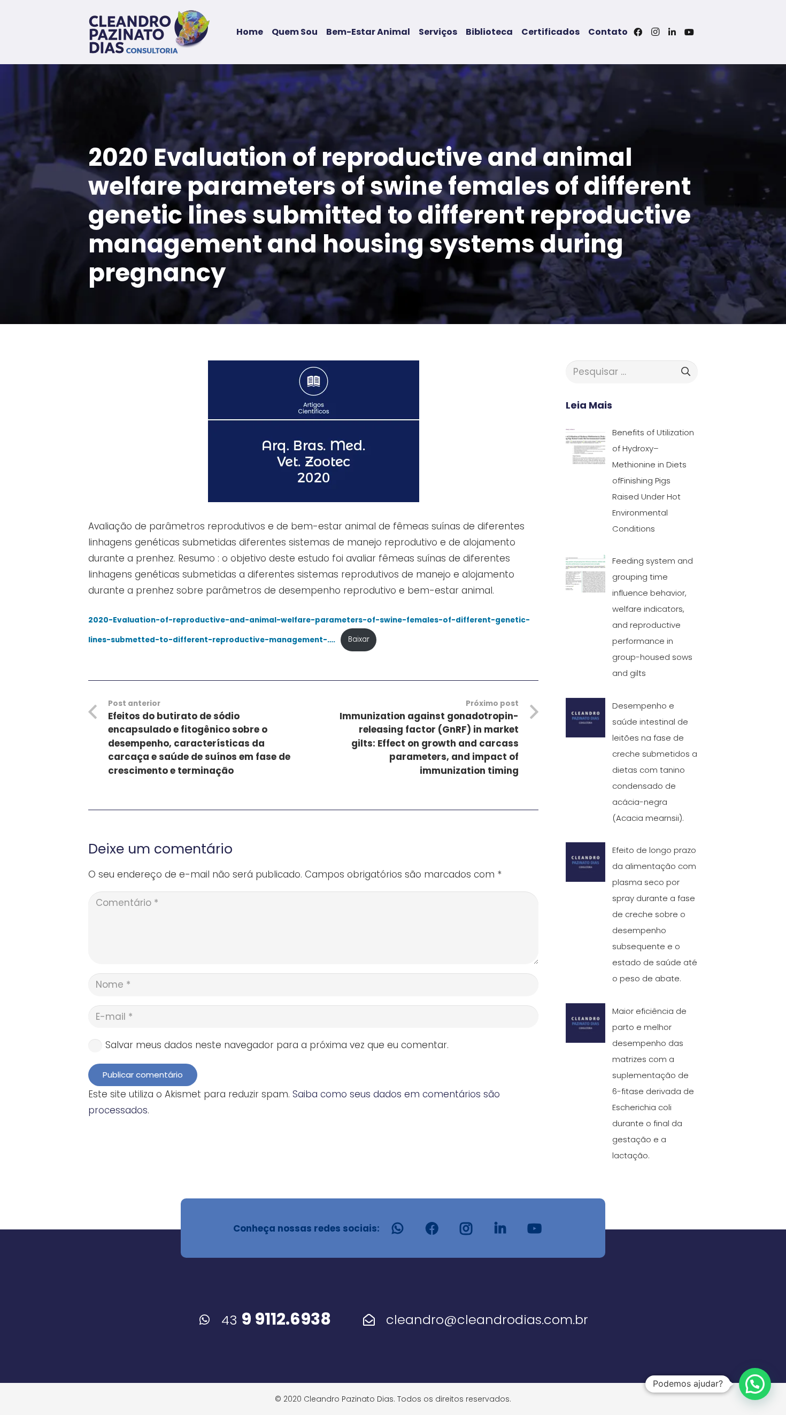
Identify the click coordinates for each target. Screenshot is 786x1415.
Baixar (358, 639)
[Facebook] (637, 32)
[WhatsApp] (398, 1228)
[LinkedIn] (672, 32)
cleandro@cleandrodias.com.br (487, 1319)
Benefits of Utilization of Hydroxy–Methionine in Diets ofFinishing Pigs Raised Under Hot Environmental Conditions (653, 480)
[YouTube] (689, 32)
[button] (755, 1384)
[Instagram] (655, 32)
